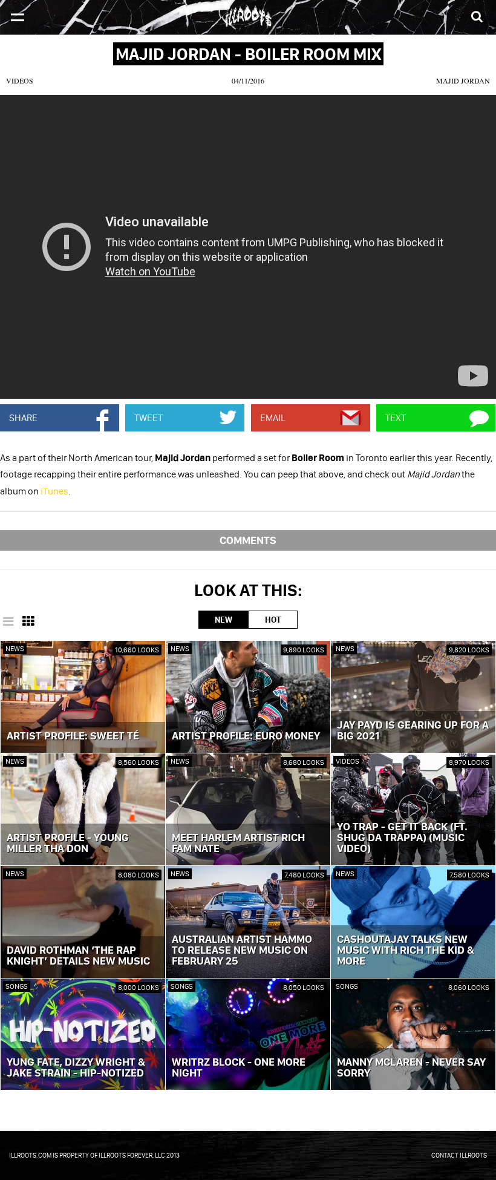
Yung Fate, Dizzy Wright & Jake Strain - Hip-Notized (76, 1068)
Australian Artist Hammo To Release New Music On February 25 (242, 951)
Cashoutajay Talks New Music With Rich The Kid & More (405, 951)
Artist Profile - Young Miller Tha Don (68, 843)
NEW (223, 619)
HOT (273, 619)
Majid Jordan (463, 80)
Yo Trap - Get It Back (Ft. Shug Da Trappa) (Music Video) (402, 838)
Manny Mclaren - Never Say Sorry (411, 1068)
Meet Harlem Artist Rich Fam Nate (238, 843)
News (14, 648)
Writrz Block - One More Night (238, 1068)
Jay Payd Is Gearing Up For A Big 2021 (413, 730)
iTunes (54, 491)
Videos (19, 80)
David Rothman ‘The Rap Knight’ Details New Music (78, 956)
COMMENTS (248, 540)
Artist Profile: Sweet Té (73, 736)
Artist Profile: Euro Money (246, 736)
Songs (16, 986)
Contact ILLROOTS (459, 1155)
